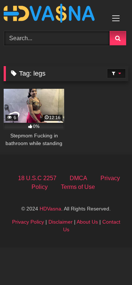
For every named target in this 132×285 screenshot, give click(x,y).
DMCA (78, 178)
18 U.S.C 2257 (37, 178)
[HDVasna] (54, 14)
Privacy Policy (28, 222)
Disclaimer (60, 222)
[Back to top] (109, 263)
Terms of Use (78, 187)
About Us (87, 222)
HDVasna (50, 209)
